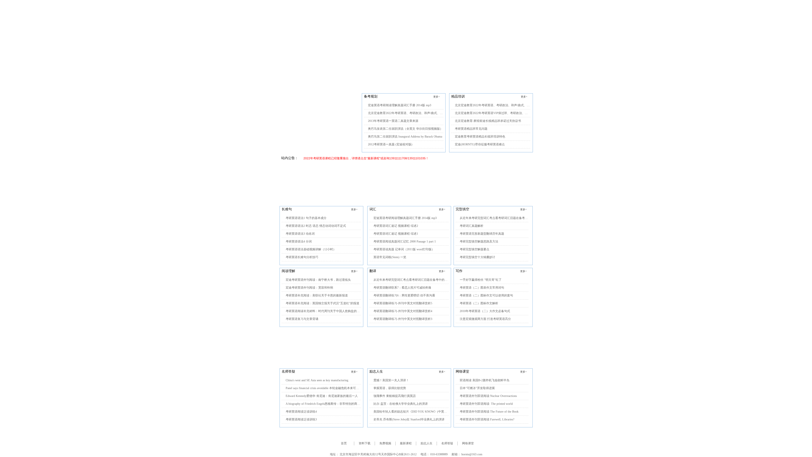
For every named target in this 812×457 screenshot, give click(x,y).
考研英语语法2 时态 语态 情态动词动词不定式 (316, 225)
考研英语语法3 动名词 (300, 233)
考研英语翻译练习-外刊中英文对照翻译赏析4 (402, 311)
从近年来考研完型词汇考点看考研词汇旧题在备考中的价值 (494, 218)
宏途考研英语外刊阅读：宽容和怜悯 (309, 287)
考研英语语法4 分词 (299, 241)
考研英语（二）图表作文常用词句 (482, 287)
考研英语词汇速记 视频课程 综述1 (395, 233)
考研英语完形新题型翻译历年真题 (482, 233)
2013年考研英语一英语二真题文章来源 (393, 121)
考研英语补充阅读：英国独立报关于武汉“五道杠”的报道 (322, 303)
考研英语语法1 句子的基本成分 (306, 218)
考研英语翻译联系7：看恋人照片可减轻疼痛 (402, 287)
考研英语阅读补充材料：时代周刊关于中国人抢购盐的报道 (323, 311)
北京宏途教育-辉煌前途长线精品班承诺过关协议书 (488, 121)
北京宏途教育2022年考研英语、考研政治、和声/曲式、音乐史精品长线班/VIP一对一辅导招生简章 (405, 113)
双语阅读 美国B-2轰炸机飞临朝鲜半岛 (484, 380)
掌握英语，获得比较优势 (389, 388)
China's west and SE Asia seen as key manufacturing (317, 380)
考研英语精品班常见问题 (471, 128)
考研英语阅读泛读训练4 (301, 411)
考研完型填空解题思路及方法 (479, 241)
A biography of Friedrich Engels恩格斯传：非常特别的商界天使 (323, 403)
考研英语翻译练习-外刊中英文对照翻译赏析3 (402, 319)
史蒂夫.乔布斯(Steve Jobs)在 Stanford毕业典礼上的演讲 (408, 419)
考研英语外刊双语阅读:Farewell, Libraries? (487, 419)
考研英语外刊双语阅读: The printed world (486, 403)
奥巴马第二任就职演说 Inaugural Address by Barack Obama (405, 136)
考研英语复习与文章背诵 (302, 319)
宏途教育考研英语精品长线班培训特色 (480, 136)
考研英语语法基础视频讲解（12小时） (311, 249)
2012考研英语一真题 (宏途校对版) (390, 144)
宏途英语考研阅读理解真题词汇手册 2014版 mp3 (399, 105)
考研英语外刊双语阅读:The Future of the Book (489, 411)
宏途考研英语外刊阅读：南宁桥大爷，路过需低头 (318, 279)
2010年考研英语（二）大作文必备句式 (485, 311)
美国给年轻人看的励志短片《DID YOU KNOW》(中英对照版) (411, 411)
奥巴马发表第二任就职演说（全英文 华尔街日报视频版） (405, 128)
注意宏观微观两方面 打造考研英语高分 (485, 319)
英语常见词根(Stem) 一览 (389, 257)
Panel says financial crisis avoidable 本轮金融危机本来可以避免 (323, 388)
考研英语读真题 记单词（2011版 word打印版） (404, 249)
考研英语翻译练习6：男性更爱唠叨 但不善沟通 (404, 295)
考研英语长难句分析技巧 (302, 257)
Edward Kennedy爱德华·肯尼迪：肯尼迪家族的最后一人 (322, 396)
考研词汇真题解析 (471, 225)
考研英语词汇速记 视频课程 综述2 (395, 225)
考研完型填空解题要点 (474, 249)
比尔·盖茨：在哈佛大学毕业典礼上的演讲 (400, 403)
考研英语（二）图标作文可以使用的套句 (486, 295)
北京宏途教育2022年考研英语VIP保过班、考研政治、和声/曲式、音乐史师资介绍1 (492, 113)
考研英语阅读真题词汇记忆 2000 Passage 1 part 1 (404, 241)
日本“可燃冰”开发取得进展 (477, 388)
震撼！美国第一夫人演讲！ (391, 380)
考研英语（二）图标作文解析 (479, 303)
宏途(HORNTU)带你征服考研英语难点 (480, 144)
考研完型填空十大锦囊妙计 (477, 257)
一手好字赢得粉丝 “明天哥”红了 (481, 279)
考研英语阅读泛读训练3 (301, 419)
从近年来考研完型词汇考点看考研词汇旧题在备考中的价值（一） (411, 279)
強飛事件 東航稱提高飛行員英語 (394, 396)
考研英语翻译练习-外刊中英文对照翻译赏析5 (402, 303)
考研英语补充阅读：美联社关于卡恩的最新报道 (317, 295)
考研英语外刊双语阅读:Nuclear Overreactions (488, 396)
